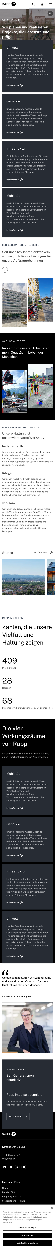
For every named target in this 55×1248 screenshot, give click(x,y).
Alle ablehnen (27, 1235)
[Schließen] (52, 1208)
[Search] (33, 4)
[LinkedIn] (4, 1167)
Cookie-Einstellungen (28, 1228)
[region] (27, 1226)
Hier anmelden (16, 1116)
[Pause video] (50, 13)
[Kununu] (11, 1167)
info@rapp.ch (8, 1158)
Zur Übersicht (40, 552)
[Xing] (17, 1167)
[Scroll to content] (5, 270)
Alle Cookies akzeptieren (27, 1243)
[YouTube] (23, 1167)
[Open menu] (50, 4)
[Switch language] (42, 4)
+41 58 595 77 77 (11, 1155)
